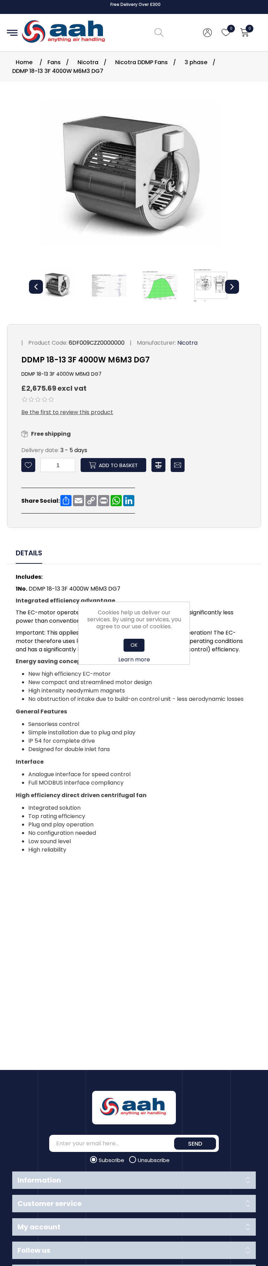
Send (195, 1143)
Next (232, 287)
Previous (36, 287)
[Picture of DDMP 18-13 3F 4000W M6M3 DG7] (58, 285)
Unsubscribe (154, 1160)
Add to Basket (118, 465)
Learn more (134, 660)
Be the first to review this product (67, 412)
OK (134, 645)
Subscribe (112, 1160)
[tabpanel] (134, 714)
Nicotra (187, 343)
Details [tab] (29, 553)
